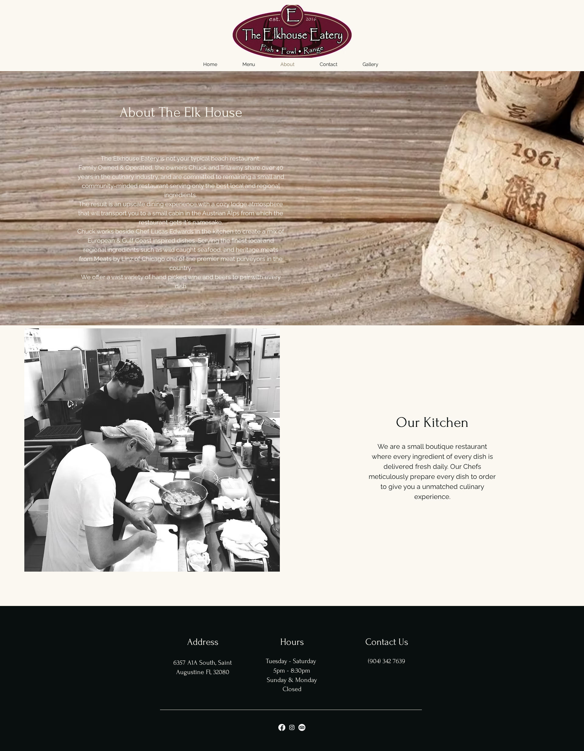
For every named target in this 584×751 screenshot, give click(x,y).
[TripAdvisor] (301, 727)
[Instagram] (291, 727)
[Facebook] (281, 727)
